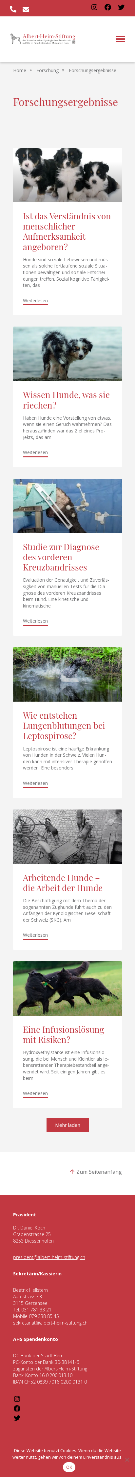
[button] (68, 1125)
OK (69, 1467)
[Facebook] (108, 9)
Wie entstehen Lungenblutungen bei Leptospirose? (64, 726)
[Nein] (127, 1459)
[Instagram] (94, 9)
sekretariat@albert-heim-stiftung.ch (50, 1323)
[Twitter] (121, 9)
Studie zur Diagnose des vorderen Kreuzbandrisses (61, 558)
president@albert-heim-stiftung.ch (49, 1257)
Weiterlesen (35, 300)
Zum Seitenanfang (99, 1171)
